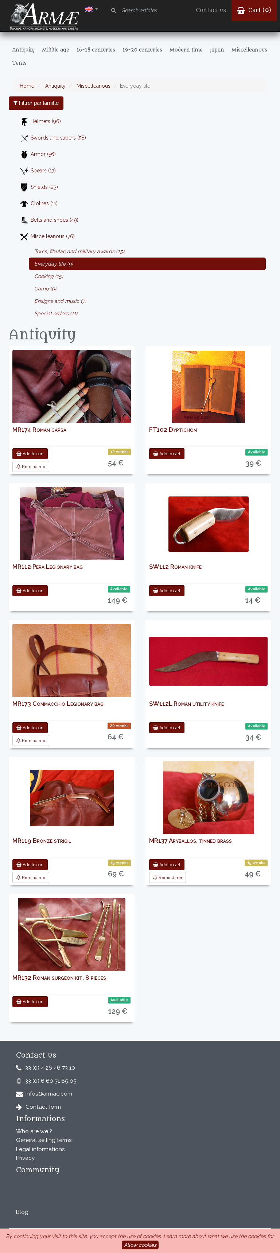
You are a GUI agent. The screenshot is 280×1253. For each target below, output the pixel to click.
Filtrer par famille (38, 103)
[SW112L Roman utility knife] (208, 661)
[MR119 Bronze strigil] (72, 798)
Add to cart (33, 453)
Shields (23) (44, 187)
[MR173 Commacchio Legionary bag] (71, 696)
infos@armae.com (49, 1093)
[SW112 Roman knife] (208, 524)
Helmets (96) (46, 121)
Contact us (211, 10)
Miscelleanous (92, 86)
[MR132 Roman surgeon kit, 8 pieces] (71, 935)
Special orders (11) (55, 313)
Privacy (25, 1158)
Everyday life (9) (53, 264)
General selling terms (44, 1140)
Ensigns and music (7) (60, 301)
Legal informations (40, 1149)
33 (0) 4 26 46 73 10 (50, 1068)
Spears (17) (43, 171)
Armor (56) (43, 154)
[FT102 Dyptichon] (208, 387)
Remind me (33, 466)
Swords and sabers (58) (58, 138)
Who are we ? (34, 1131)
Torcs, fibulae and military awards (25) (79, 251)
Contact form (43, 1107)
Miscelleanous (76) (53, 236)
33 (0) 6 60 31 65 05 (51, 1081)
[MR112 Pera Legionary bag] (72, 527)
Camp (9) (45, 289)
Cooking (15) (48, 276)
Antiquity (55, 86)
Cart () (258, 10)
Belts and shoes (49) (54, 220)
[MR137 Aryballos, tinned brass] (208, 798)
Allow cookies (140, 1245)
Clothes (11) (44, 203)
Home (27, 86)
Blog (22, 1212)
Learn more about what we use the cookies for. (219, 1236)
